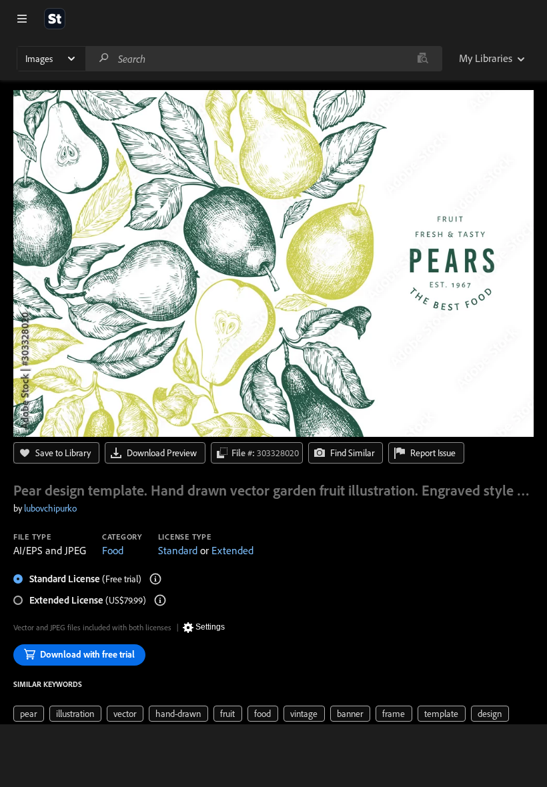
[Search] (104, 58)
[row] (28, 714)
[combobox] (263, 59)
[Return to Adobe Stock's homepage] (54, 18)
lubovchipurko (50, 508)
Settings (210, 627)
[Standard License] (155, 579)
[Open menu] (22, 18)
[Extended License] (160, 600)
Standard (177, 550)
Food (112, 550)
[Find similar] (422, 58)
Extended (232, 550)
